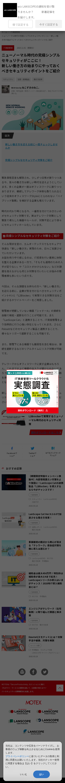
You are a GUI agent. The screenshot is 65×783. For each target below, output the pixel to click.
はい (41, 774)
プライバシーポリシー (17, 756)
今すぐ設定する (48, 24)
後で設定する (20, 24)
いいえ (23, 774)
